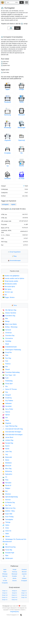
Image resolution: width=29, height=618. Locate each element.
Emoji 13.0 (24, 595)
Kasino (6, 446)
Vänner (6, 536)
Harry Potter (8, 409)
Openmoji (21, 140)
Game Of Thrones (10, 389)
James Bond (8, 437)
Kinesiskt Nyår (8, 553)
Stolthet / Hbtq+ (9, 511)
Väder (6, 533)
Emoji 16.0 (14, 599)
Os (5, 477)
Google (21, 89)
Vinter (6, 528)
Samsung (7, 115)
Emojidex (7, 153)
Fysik (6, 378)
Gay (5, 392)
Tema (14, 305)
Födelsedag (8, 381)
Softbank (8, 178)
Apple (8, 89)
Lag (5, 454)
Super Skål (7, 514)
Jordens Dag (8, 440)
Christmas (7, 333)
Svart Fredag (8, 517)
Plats (5, 480)
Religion (6, 488)
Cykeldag (7, 341)
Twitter (21, 102)
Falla (5, 355)
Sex (5, 491)
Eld (5, 295)
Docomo (14, 580)
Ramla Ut (7, 485)
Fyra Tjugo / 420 (9, 375)
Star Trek (7, 505)
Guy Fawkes (8, 400)
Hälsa (6, 420)
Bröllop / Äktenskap (10, 327)
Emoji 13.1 (5, 597)
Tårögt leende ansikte (10, 281)
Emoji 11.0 (24, 593)
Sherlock (7, 494)
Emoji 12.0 (5, 595)
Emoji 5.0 (14, 593)
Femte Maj (7, 550)
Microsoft (21, 115)
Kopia (17, 27)
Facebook (7, 102)
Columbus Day (8, 335)
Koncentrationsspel (14, 260)
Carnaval (7, 330)
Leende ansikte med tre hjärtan (13, 278)
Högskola (7, 423)
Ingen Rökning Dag (10, 426)
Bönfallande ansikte (10, 284)
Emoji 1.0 (4, 590)
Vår (5, 544)
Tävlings (6, 522)
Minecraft (7, 466)
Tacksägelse (8, 519)
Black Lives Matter (10, 324)
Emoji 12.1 (14, 595)
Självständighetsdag (10, 497)
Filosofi (6, 369)
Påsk (5, 555)
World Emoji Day (9, 547)
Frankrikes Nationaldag (11, 372)
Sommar (7, 500)
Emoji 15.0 (24, 597)
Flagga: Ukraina (8, 297)
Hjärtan (6, 415)
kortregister (5, 204)
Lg (7, 165)
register (13, 204)
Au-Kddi (21, 178)
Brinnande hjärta (9, 286)
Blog (14, 256)
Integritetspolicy (14, 611)
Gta (5, 386)
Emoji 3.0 (24, 590)
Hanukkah (7, 406)
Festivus (6, 364)
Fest (5, 361)
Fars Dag (7, 358)
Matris (6, 460)
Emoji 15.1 (5, 599)
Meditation (7, 463)
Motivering (7, 471)
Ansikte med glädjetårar (11, 276)
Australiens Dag (9, 316)
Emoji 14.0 (14, 597)
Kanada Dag (8, 443)
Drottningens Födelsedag (12, 350)
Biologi (6, 321)
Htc (21, 153)
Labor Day (7, 451)
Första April (7, 383)
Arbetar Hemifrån (9, 313)
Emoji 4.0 (4, 593)
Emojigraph (24, 580)
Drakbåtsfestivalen (10, 347)
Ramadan (7, 483)
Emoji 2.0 (14, 590)
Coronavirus (8, 338)
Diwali (6, 344)
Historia (6, 412)
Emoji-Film (7, 352)
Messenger (21, 127)
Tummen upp (8, 292)
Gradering (7, 398)
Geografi (7, 395)
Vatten (6, 525)
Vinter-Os (7, 531)
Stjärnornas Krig (9, 508)
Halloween (7, 403)
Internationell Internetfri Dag (13, 429)
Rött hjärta (7, 289)
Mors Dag (7, 468)
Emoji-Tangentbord (14, 252)
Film (5, 366)
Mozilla (21, 165)
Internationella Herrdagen (12, 432)
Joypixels (7, 140)
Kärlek (6, 449)
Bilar (5, 318)
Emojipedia (5, 583)
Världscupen (8, 558)
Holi (5, 417)
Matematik (7, 457)
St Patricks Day (9, 502)
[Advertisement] (14, 32)
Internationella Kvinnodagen (13, 434)
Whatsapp (7, 127)
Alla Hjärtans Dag (9, 310)
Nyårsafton (7, 474)
